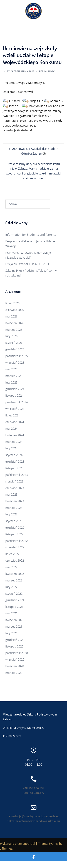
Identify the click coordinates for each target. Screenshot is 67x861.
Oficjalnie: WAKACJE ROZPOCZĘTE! (27, 264)
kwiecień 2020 (14, 666)
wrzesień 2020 (14, 659)
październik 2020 (16, 653)
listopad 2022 (14, 534)
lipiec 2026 (12, 303)
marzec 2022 (13, 580)
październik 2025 (16, 356)
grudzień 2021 (14, 600)
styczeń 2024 (14, 455)
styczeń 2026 (14, 343)
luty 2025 (11, 382)
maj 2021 (11, 613)
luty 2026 (11, 336)
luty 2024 (11, 448)
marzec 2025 (13, 376)
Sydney (53, 844)
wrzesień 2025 (14, 363)
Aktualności (47, 71)
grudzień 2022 (14, 528)
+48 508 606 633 (33, 788)
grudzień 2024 (14, 389)
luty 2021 (11, 633)
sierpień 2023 (14, 481)
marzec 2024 (13, 442)
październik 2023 (16, 475)
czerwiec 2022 (14, 560)
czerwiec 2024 (14, 422)
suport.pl (29, 844)
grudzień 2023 (14, 462)
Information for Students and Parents (30, 235)
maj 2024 (11, 429)
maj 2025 (11, 369)
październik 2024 (16, 402)
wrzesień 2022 (14, 547)
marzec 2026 (13, 330)
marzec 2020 (13, 673)
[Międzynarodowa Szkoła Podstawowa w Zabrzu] (33, 11)
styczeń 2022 (14, 594)
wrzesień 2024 (14, 409)
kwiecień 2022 (14, 574)
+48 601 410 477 (33, 793)
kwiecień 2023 (14, 501)
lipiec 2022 (12, 554)
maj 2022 (11, 567)
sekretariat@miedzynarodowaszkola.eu (33, 821)
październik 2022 (16, 541)
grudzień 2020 (14, 640)
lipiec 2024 (12, 415)
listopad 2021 (14, 607)
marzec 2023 (13, 508)
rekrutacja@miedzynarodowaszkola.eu (33, 816)
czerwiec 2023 (14, 488)
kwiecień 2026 (14, 323)
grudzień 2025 (14, 349)
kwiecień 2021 (14, 620)
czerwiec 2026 (14, 310)
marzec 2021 (13, 627)
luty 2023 (11, 514)
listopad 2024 (14, 395)
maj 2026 (11, 316)
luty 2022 (11, 587)
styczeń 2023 (14, 521)
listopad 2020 (14, 646)
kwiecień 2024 (14, 435)
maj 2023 (11, 494)
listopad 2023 (14, 468)
